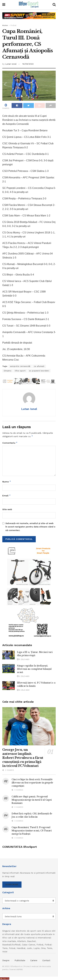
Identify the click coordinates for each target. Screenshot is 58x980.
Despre (5, 960)
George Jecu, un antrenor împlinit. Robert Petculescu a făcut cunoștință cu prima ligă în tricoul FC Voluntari (22, 758)
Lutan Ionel (11, 64)
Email (6, 495)
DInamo (7, 371)
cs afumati (39, 366)
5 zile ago (24, 659)
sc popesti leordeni (39, 371)
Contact (46, 960)
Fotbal (13, 25)
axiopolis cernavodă (20, 366)
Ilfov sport (20, 371)
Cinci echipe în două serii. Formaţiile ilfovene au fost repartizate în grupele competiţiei (32, 782)
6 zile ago (24, 690)
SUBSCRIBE (11, 884)
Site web (7, 509)
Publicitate (20, 960)
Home (5, 25)
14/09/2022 (28, 64)
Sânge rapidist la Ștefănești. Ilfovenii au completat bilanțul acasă (34, 669)
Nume (6, 481)
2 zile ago (24, 676)
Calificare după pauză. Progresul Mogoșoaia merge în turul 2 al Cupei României (32, 799)
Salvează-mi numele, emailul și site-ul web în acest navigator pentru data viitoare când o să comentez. (30, 526)
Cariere (33, 960)
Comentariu (9, 442)
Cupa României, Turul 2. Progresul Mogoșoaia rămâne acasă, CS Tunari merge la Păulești (32, 830)
